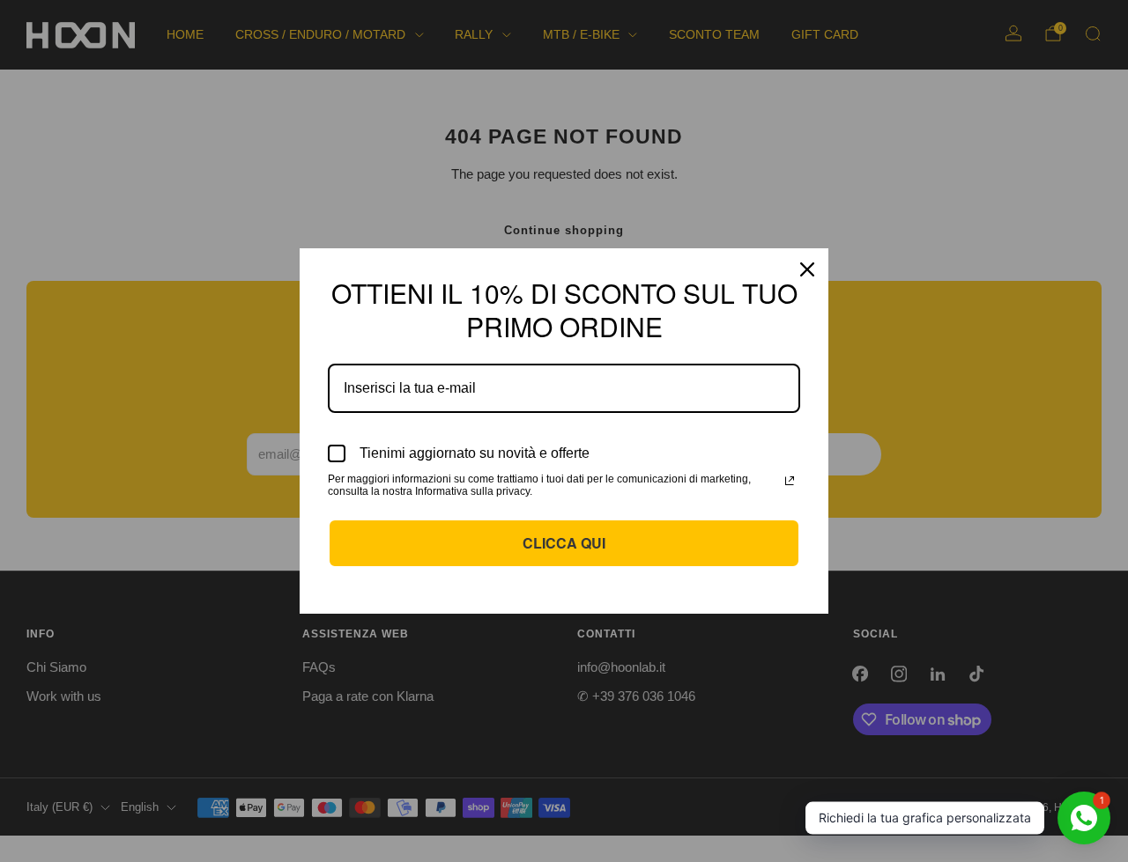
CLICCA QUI (564, 543)
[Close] (807, 269)
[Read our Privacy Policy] (789, 480)
